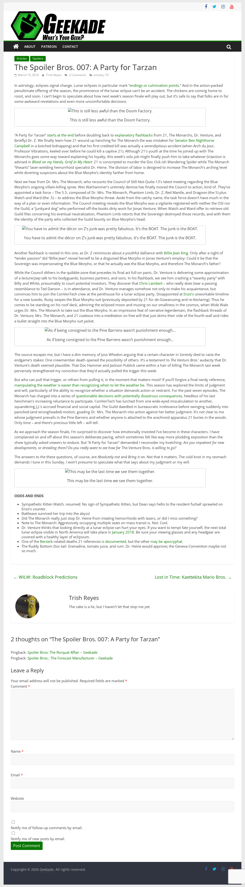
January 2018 (123, 532)
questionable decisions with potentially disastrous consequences (129, 395)
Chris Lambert (150, 283)
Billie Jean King (176, 252)
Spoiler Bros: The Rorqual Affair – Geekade (62, 652)
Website (17, 798)
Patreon (49, 46)
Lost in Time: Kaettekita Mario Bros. (193, 577)
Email (17, 775)
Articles (22, 58)
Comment (20, 686)
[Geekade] (16, 47)
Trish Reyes (54, 75)
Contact (70, 46)
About (29, 46)
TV (107, 75)
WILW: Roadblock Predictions (45, 577)
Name (17, 751)
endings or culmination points (154, 85)
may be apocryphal (166, 541)
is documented (114, 541)
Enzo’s (189, 294)
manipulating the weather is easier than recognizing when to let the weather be (79, 385)
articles (98, 75)
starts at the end (60, 135)
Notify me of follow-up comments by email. (47, 827)
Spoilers (38, 58)
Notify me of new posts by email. (38, 838)
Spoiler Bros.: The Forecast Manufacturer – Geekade (70, 658)
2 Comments (77, 75)
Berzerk (46, 541)
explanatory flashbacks (134, 135)
